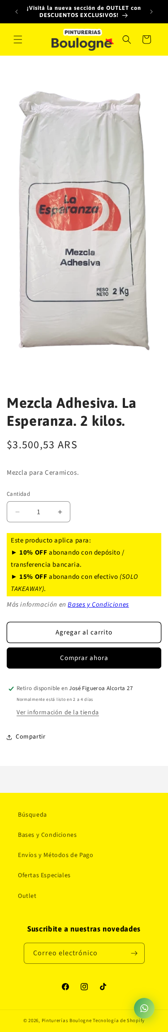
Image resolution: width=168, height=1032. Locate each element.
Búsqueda (32, 814)
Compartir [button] (30, 736)
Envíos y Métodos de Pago (55, 855)
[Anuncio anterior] (16, 12)
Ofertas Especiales (44, 875)
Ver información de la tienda (58, 712)
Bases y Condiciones (98, 604)
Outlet (27, 896)
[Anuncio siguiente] (151, 12)
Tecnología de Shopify (119, 1020)
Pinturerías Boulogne (67, 1020)
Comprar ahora (84, 658)
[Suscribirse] (134, 953)
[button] (18, 39)
